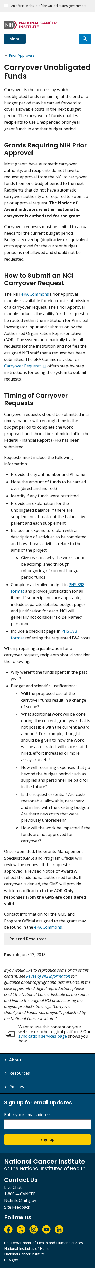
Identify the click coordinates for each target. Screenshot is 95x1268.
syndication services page (42, 1036)
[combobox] (55, 39)
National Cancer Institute (24, 1254)
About (15, 1060)
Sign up (47, 1139)
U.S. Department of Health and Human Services (43, 1242)
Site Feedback (17, 1207)
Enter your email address (27, 1114)
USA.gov (11, 1259)
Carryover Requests (23, 366)
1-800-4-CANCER (20, 1194)
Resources (19, 1073)
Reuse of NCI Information (48, 976)
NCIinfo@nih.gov (20, 1200)
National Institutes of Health (27, 1248)
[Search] (85, 39)
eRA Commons (35, 294)
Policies (16, 1086)
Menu (15, 39)
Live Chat (13, 1187)
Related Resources (28, 939)
